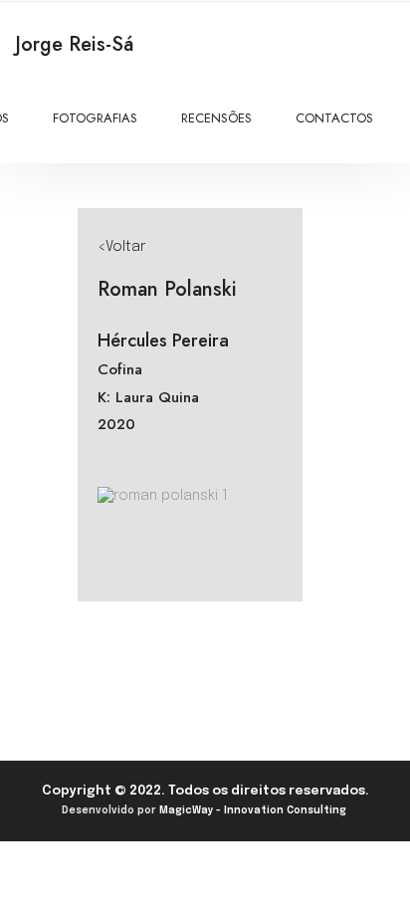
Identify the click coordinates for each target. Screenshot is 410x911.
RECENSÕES (216, 118)
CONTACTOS (334, 118)
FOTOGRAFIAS (95, 118)
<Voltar (121, 247)
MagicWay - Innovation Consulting (252, 810)
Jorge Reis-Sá (74, 44)
